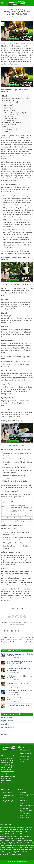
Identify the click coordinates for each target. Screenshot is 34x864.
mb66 (21, 845)
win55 (2, 852)
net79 (2, 841)
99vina (21, 849)
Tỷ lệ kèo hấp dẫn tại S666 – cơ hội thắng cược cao (18, 706)
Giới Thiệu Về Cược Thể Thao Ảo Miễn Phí (16, 99)
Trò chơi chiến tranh (7, 731)
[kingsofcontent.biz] (17, 3)
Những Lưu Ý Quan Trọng (11, 127)
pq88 (21, 832)
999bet (17, 838)
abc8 (31, 849)
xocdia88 (9, 849)
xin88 (31, 827)
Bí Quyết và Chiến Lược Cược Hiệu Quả (15, 113)
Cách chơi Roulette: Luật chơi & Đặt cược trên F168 (18, 669)
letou (17, 832)
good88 (12, 841)
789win (27, 847)
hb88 (31, 843)
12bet (12, 838)
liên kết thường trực (18, 624)
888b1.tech (12, 827)
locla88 (15, 845)
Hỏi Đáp (6, 131)
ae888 (17, 843)
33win (2, 854)
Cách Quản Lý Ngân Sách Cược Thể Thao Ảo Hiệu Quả (26, 640)
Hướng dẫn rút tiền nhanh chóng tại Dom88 (18, 698)
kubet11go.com (5, 832)
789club (12, 854)
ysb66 (25, 834)
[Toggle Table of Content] (27, 96)
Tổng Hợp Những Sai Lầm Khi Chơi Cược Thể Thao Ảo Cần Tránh (9, 640)
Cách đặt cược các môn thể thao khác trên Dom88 (19, 677)
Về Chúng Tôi (7, 792)
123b (29, 845)
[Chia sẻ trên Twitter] (15, 616)
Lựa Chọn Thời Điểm (12, 118)
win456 (14, 847)
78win (22, 843)
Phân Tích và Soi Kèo (12, 115)
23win (2, 829)
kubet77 (7, 843)
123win (22, 838)
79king (6, 841)
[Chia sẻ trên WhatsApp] (9, 616)
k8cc (1, 827)
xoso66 (7, 852)
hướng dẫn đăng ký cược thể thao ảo (19, 215)
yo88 (15, 836)
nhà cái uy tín (13, 829)
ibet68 (26, 832)
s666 (18, 827)
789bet (18, 854)
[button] (2, 3)
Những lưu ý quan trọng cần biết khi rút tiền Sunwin (20, 655)
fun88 (6, 829)
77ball (7, 845)
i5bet (12, 843)
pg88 (26, 827)
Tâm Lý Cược (10, 120)
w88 (20, 829)
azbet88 (19, 834)
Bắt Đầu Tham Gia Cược (11, 101)
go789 (2, 843)
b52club (12, 852)
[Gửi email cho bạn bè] (18, 616)
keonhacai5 (20, 841)
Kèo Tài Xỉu (9, 107)
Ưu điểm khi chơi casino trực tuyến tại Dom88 (19, 684)
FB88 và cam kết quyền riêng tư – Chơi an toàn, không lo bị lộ (19, 691)
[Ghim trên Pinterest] (21, 616)
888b (26, 841)
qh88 (25, 845)
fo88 (17, 852)
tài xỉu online (22, 836)
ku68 (30, 841)
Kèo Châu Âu (10, 109)
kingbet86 (3, 834)
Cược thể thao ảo (17, 9)
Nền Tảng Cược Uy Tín (11, 129)
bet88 (29, 836)
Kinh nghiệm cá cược (8, 727)
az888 (27, 843)
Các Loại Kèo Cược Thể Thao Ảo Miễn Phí (16, 103)
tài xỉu (6, 854)
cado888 (21, 847)
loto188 (2, 838)
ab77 (11, 845)
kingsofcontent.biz (7, 560)
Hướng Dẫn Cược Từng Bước (12, 122)
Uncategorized (6, 734)
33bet (9, 834)
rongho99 (10, 836)
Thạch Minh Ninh (22, 17)
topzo (2, 845)
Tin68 (27, 852)
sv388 (6, 827)
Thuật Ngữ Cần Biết (10, 125)
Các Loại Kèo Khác (11, 111)
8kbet (26, 849)
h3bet (14, 834)
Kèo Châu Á (9, 105)
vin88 (22, 827)
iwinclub (2, 847)
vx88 (29, 834)
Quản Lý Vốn (10, 116)
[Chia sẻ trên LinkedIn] (24, 616)
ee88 (31, 847)
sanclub (2, 849)
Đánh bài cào (5, 724)
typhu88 (16, 849)
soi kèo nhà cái (27, 829)
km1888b (3, 836)
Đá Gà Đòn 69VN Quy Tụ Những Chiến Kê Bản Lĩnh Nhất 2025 (19, 662)
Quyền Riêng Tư (8, 801)
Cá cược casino (6, 717)
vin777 (13, 832)
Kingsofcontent (22, 861)
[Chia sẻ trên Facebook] (12, 616)
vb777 (8, 838)
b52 (32, 845)
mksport (9, 847)
